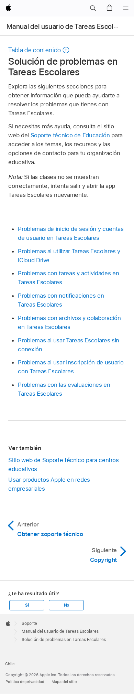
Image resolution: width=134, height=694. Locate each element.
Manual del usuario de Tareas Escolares (67, 26)
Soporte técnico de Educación (70, 135)
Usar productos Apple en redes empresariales (49, 484)
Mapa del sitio (64, 681)
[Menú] (126, 8)
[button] (93, 8)
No (66, 605)
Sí (27, 605)
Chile (9, 663)
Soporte (29, 623)
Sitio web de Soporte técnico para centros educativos (63, 464)
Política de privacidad (24, 681)
